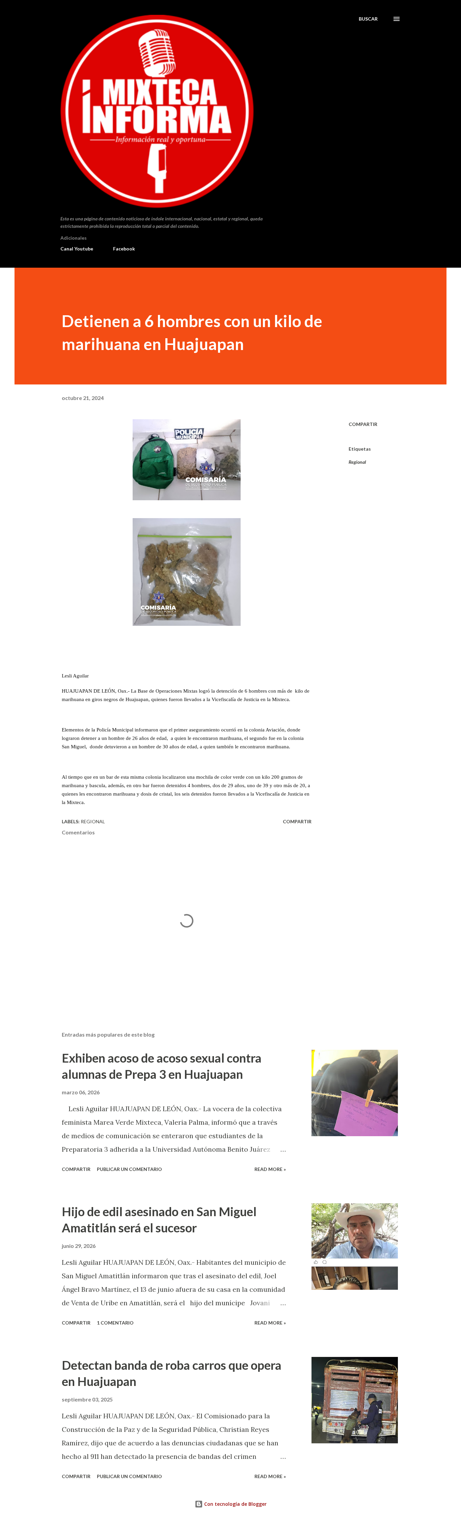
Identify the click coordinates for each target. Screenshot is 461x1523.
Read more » (270, 1169)
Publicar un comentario (129, 1169)
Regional (357, 462)
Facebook (124, 248)
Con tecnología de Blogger (235, 1504)
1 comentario (115, 1323)
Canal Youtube (76, 248)
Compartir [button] (363, 424)
